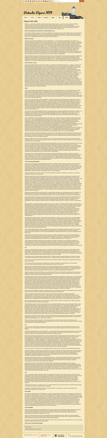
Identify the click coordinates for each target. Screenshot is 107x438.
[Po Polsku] (37, 1)
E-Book (66, 17)
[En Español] (41, 1)
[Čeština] (45, 1)
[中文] (43, 1)
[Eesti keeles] (34, 1)
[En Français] (39, 1)
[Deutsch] (30, 1)
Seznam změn (43, 436)
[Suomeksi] (24, 1)
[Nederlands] (50, 1)
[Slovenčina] (47, 1)
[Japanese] (52, 1)
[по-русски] (32, 1)
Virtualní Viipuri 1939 (38, 12)
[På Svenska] (28, 1)
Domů (25, 17)
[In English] (26, 1)
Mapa (32, 17)
